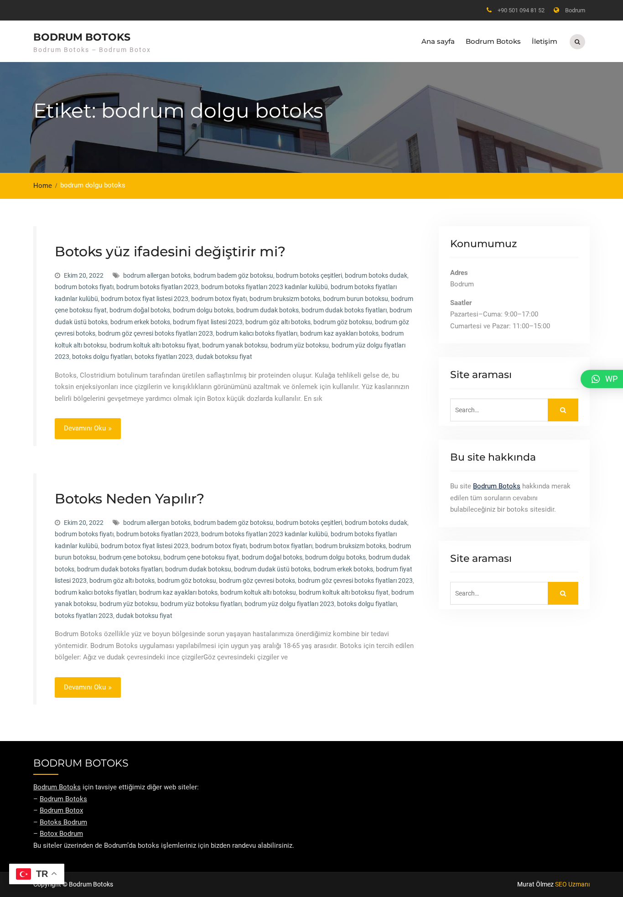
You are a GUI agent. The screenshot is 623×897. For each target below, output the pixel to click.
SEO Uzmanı (572, 884)
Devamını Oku (85, 428)
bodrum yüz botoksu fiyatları (201, 603)
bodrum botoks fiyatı (84, 286)
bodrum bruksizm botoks (284, 298)
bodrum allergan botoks (157, 275)
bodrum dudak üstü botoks (272, 569)
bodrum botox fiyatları (280, 546)
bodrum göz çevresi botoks (257, 580)
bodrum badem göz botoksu (233, 275)
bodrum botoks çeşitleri (309, 275)
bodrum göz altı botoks (278, 322)
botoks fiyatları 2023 (164, 356)
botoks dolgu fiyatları (102, 356)
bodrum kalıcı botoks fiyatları (256, 333)
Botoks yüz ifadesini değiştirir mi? (170, 251)
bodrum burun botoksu (355, 298)
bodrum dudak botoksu (198, 569)
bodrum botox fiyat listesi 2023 (144, 298)
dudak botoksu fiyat (224, 356)
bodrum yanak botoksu (235, 345)
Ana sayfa (438, 41)
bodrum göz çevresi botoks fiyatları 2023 (155, 333)
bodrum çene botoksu (130, 557)
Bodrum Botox (61, 810)
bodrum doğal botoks (139, 310)
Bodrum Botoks (493, 41)
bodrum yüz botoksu (299, 345)
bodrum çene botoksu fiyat (201, 557)
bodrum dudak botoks (267, 310)
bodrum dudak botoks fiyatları (344, 310)
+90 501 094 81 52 (521, 10)
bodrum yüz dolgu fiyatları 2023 (289, 603)
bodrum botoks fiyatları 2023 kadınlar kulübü (264, 286)
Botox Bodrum (61, 834)
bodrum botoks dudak (376, 275)
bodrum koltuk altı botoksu (258, 592)
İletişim (544, 41)
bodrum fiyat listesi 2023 (208, 322)
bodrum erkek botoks (140, 322)
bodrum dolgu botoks (203, 310)
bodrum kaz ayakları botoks (339, 333)
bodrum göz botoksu (342, 322)
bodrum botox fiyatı (219, 298)
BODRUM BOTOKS (81, 37)
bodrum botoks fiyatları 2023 (157, 286)
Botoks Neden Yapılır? (129, 498)
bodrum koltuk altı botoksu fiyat (154, 345)
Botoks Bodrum (63, 822)
